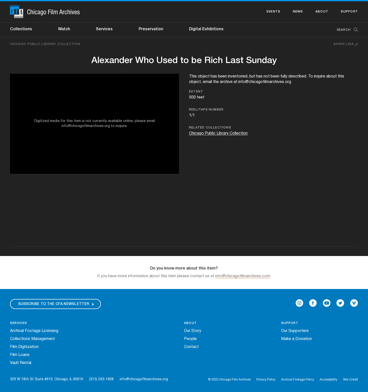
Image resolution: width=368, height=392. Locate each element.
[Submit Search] (354, 30)
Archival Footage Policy (297, 379)
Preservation (151, 29)
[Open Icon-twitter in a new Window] (340, 303)
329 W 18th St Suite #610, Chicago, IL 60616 (46, 379)
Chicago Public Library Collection (45, 44)
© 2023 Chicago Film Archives (229, 379)
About (321, 11)
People (190, 339)
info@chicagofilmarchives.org (144, 379)
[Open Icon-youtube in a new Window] (326, 303)
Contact (191, 347)
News (298, 11)
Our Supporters (295, 331)
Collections (21, 29)
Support (349, 11)
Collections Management (32, 339)
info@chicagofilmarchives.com (242, 276)
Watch (64, 29)
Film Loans (20, 355)
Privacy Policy (265, 379)
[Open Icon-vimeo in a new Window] (354, 303)
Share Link (344, 44)
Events (273, 11)
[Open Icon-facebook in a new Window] (313, 303)
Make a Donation (296, 339)
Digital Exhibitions (206, 29)
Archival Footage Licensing (34, 331)
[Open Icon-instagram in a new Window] (299, 303)
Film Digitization (24, 347)
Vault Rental (20, 363)
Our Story (192, 331)
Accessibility (328, 379)
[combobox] (345, 30)
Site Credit (350, 379)
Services (104, 29)
